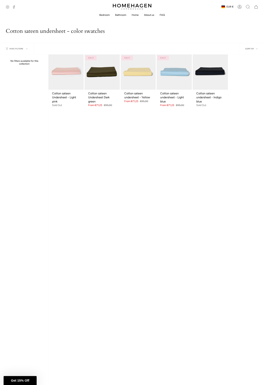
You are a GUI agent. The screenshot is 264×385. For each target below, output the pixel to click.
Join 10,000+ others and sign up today (66, 214)
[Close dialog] (259, 4)
